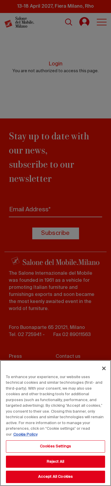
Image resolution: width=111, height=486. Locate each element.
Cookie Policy (25, 434)
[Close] (103, 368)
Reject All (55, 462)
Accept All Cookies (55, 477)
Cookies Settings (55, 446)
